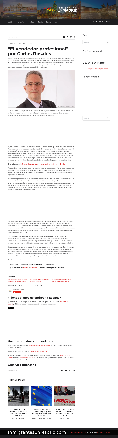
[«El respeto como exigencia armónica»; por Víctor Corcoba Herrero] (18, 396)
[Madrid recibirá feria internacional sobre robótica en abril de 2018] (64, 396)
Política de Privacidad (103, 432)
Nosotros (57, 22)
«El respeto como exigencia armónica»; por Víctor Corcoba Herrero (18, 413)
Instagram (34, 268)
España (48, 22)
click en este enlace (26, 358)
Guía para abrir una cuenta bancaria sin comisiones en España (42, 164)
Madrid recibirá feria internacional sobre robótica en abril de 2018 (65, 413)
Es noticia (30, 22)
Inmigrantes (21, 22)
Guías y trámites (38, 418)
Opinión (40, 22)
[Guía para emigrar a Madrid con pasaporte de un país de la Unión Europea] (41, 396)
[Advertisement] (41, 131)
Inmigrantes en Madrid (42, 345)
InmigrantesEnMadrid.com (37, 432)
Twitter (25, 268)
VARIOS (29, 43)
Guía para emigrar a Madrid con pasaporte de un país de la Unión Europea (41, 413)
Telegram (31, 345)
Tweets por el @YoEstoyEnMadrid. (96, 69)
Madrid (10, 22)
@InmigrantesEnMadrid (39, 351)
